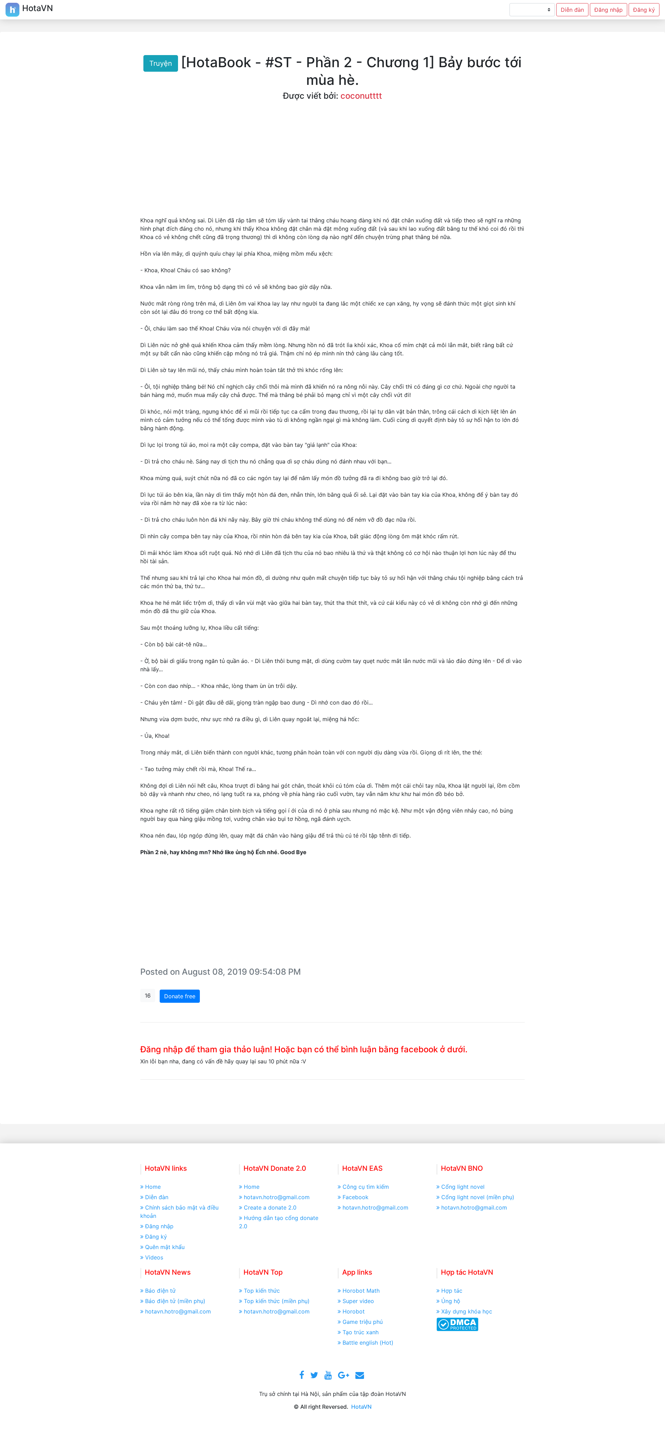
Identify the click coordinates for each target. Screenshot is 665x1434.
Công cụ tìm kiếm (366, 1186)
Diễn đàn (572, 9)
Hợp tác (451, 1290)
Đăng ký (644, 9)
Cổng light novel (463, 1186)
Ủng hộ (450, 1301)
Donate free (179, 996)
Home (153, 1186)
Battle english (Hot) (368, 1342)
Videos (154, 1257)
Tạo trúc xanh (361, 1332)
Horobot (354, 1311)
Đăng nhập (608, 9)
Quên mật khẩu (165, 1246)
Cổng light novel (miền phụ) (477, 1197)
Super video (358, 1301)
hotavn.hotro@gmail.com (277, 1197)
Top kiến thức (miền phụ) (277, 1301)
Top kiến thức (262, 1290)
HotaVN (361, 1406)
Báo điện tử (160, 1290)
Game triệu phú (363, 1321)
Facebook (356, 1197)
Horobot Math (361, 1290)
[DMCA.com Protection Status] (457, 1323)
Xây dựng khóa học (466, 1311)
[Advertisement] (332, 164)
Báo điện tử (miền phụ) (175, 1301)
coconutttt (361, 96)
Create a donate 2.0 (270, 1207)
